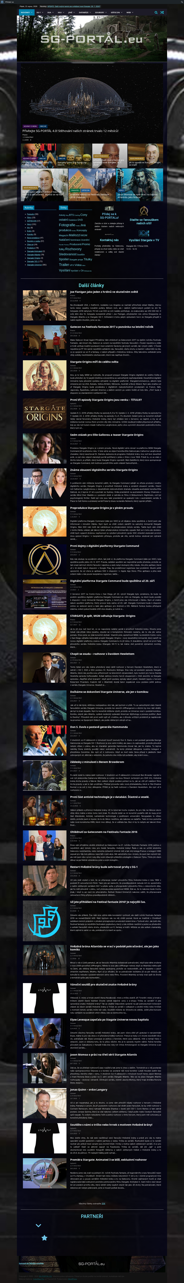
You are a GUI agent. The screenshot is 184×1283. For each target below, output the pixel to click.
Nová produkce (101, 156)
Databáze (83, 12)
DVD (80, 219)
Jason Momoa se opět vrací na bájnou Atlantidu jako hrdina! (138, 196)
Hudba (78, 225)
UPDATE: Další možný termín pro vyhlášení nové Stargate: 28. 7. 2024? (108, 162)
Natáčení (64, 239)
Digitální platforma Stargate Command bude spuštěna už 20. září (112, 581)
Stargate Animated (34, 251)
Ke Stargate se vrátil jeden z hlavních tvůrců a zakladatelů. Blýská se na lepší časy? (43, 194)
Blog (67, 215)
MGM (84, 235)
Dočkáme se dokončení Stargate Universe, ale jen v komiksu (109, 692)
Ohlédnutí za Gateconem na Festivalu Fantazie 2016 (103, 832)
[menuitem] (2, 2)
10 (79, 958)
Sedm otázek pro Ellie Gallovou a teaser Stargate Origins (106, 435)
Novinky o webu (30, 126)
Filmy (29, 217)
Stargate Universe (34, 265)
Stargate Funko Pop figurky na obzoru (72, 163)
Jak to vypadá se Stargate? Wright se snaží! (145, 163)
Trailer (64, 265)
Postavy (66, 244)
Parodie (61, 244)
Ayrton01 (73, 404)
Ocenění (85, 240)
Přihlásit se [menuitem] (9, 2)
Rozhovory (73, 249)
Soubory (99, 12)
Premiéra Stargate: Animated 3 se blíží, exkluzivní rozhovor (108, 1159)
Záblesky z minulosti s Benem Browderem (97, 762)
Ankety (62, 215)
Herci (121, 190)
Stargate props (76, 259)
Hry (28, 228)
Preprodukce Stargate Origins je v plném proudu (101, 508)
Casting (77, 215)
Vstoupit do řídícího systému (31, 1263)
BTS (71, 215)
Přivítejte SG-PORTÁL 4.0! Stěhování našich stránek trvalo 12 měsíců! (73, 6)
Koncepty (82, 230)
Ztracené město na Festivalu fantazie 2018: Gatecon (89, 196)
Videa (77, 265)
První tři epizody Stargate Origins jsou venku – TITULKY (106, 400)
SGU (60, 12)
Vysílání (64, 270)
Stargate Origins (33, 258)
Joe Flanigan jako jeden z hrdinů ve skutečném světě (104, 292)
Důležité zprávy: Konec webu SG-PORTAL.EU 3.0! (37, 163)
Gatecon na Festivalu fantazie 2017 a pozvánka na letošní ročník (111, 327)
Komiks (30, 234)
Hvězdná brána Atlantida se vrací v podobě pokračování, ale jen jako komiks (114, 948)
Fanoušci (75, 190)
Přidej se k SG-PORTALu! (109, 215)
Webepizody (88, 271)
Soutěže (81, 254)
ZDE (103, 1203)
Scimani (73, 366)
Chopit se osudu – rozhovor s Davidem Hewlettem (102, 654)
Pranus (25, 135)
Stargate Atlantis (33, 255)
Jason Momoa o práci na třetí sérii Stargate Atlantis (103, 1054)
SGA (49, 12)
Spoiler (64, 259)
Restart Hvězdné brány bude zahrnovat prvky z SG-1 (104, 867)
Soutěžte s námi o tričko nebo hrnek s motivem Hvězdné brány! (111, 1124)
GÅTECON (115, 12)
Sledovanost (67, 254)
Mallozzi (74, 235)
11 (79, 409)
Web (129, 12)
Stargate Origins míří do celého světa (94, 362)
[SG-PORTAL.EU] (92, 17)
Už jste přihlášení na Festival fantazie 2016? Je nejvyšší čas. (108, 902)
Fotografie (67, 225)
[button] (31, 12)
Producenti (75, 244)
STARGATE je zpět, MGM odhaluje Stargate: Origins (102, 616)
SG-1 (39, 12)
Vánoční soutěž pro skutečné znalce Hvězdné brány (103, 984)
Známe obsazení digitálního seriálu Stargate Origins (104, 470)
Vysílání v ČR (77, 270)
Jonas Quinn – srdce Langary (88, 1089)
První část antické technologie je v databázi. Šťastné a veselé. (109, 797)
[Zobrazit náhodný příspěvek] (162, 12)
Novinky (25, 12)
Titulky (88, 259)
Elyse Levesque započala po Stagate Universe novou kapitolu (109, 1019)
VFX (72, 265)
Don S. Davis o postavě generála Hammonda (99, 727)
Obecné (43, 126)
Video (83, 265)
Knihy (29, 231)
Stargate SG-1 (33, 261)
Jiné (70, 12)
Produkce (31, 248)
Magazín (63, 235)
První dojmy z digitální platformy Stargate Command (104, 546)
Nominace (75, 240)
